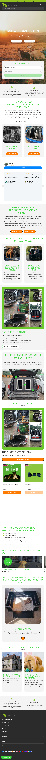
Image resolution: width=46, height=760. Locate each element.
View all (23, 405)
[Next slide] (43, 186)
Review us (23, 167)
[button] (40, 4)
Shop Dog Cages (34, 153)
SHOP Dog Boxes (12, 153)
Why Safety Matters (7, 544)
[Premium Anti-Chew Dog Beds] (12, 473)
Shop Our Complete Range (23, 122)
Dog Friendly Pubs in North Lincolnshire (11, 675)
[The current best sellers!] (23, 429)
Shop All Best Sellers (23, 459)
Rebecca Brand (11, 198)
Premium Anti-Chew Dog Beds (10, 484)
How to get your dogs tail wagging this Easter (32, 676)
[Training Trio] (34, 473)
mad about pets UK (12, 163)
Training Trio (28, 484)
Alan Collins (30, 198)
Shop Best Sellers (23, 40)
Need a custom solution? (11, 346)
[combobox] (23, 8)
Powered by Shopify (16, 757)
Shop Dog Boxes (16, 231)
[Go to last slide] (3, 186)
